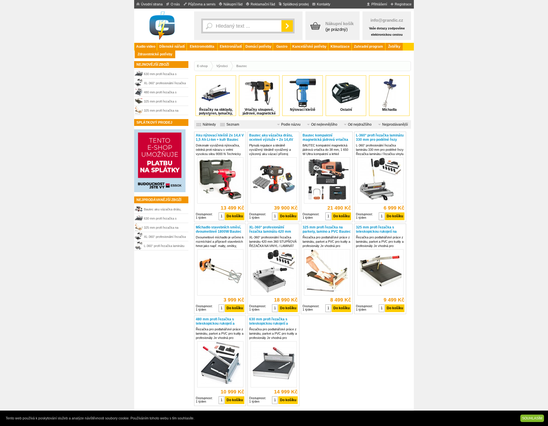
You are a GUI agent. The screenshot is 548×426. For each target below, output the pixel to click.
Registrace (403, 4)
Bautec (241, 66)
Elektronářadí (231, 47)
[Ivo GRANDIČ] (162, 25)
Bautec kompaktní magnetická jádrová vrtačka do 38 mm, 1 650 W (325, 137)
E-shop (202, 66)
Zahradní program (368, 47)
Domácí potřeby (258, 47)
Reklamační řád (263, 4)
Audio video (145, 47)
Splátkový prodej (296, 4)
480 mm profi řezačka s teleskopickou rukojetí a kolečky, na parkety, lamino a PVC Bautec (164, 93)
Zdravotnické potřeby (155, 54)
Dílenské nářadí (172, 47)
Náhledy (209, 124)
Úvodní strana (152, 4)
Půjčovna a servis (201, 4)
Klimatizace (340, 47)
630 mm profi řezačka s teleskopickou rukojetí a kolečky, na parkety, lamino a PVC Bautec (164, 74)
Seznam (232, 124)
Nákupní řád (233, 4)
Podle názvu (291, 124)
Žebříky (394, 47)
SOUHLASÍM (532, 418)
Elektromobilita (202, 47)
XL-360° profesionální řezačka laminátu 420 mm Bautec (165, 83)
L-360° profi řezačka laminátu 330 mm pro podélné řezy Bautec (164, 246)
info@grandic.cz (386, 20)
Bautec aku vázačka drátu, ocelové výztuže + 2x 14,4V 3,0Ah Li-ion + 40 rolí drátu (163, 210)
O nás (175, 4)
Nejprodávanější (395, 124)
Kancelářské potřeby (309, 47)
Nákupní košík (339, 23)
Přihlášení (379, 4)
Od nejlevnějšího (324, 124)
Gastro (281, 47)
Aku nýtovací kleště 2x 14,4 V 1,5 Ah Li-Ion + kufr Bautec (220, 137)
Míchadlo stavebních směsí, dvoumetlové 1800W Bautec (218, 229)
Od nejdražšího (360, 124)
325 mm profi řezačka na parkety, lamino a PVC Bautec (164, 111)
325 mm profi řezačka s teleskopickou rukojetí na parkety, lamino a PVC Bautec (164, 102)
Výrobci (222, 66)
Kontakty (323, 4)
